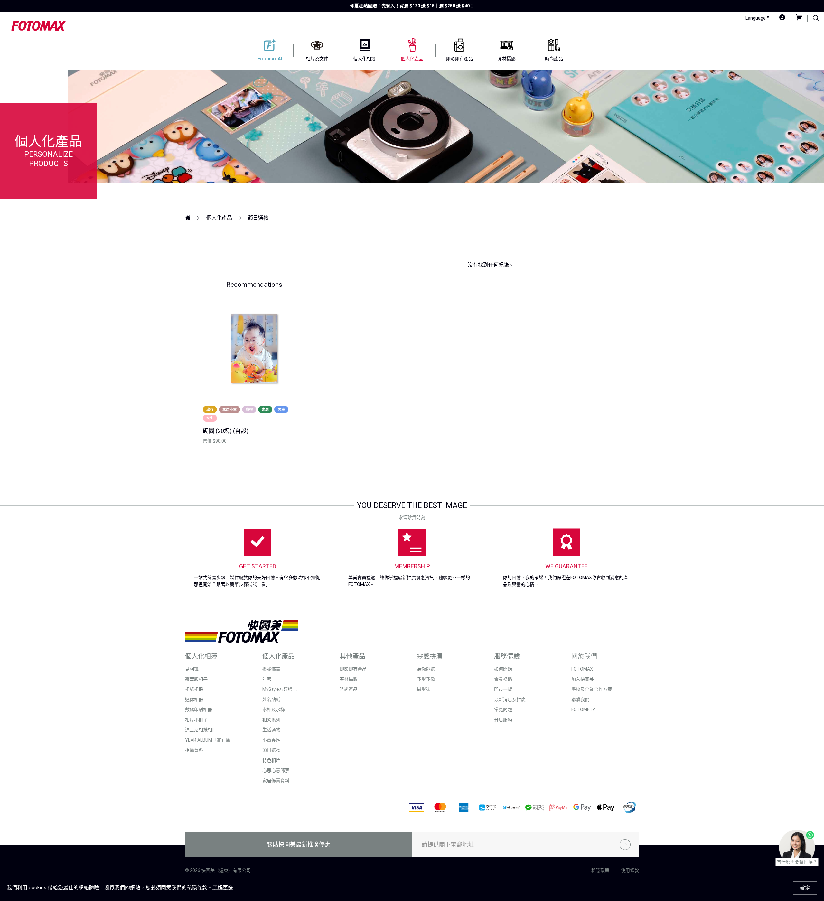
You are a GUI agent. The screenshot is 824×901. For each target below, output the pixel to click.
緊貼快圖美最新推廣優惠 (299, 844)
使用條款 (630, 870)
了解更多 (222, 888)
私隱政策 (600, 870)
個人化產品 (219, 218)
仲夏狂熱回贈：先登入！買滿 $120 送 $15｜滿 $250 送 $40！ (412, 5)
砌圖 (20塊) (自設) (225, 430)
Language (756, 18)
